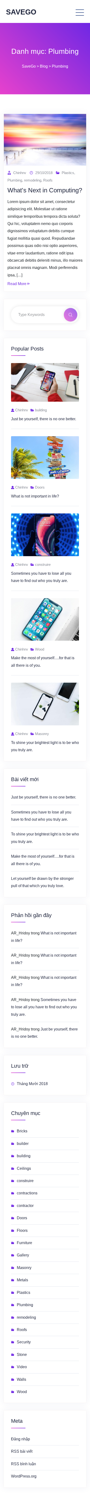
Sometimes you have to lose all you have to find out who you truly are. (41, 815)
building (23, 1156)
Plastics (68, 173)
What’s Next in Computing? (44, 190)
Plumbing (14, 180)
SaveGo (21, 12)
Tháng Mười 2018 (32, 1084)
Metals (22, 1280)
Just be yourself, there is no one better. (43, 419)
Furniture (24, 1243)
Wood (22, 1392)
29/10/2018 (44, 173)
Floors (22, 1230)
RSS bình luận (23, 1464)
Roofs (48, 180)
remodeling (32, 180)
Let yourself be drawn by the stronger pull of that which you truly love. (42, 882)
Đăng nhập (20, 1439)
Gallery (23, 1255)
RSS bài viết (21, 1451)
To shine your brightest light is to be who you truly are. (45, 837)
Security (24, 1342)
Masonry (24, 1268)
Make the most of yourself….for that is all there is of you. (42, 860)
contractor (25, 1206)
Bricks (22, 1131)
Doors (22, 1218)
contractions (27, 1193)
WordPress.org (23, 1476)
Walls (21, 1379)
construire (25, 1181)
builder (23, 1144)
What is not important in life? (35, 496)
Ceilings (24, 1168)
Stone (22, 1355)
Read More (16, 284)
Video (22, 1367)
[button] (64, 11)
